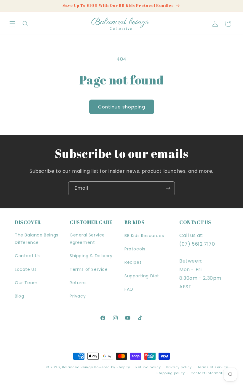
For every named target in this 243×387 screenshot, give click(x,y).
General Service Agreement (87, 238)
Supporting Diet (141, 276)
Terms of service (212, 367)
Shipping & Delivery (91, 256)
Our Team (26, 283)
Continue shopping (121, 107)
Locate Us (25, 269)
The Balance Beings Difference (36, 238)
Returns (78, 283)
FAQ (128, 289)
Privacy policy (179, 367)
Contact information (209, 373)
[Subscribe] (168, 188)
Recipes (133, 262)
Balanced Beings (77, 367)
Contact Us (27, 256)
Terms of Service (89, 269)
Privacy (78, 296)
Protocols (134, 249)
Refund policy (148, 367)
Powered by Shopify (112, 367)
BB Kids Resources (144, 236)
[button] (12, 23)
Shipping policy (170, 373)
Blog (19, 296)
